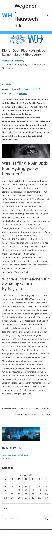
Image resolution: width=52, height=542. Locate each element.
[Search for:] (26, 518)
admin (8, 84)
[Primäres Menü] (48, 15)
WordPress (30, 537)
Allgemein (23, 93)
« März (5, 508)
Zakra (19, 537)
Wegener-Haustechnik (28, 534)
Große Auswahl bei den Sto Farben (31, 414)
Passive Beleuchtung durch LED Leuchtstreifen (26, 408)
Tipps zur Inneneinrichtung (15, 455)
